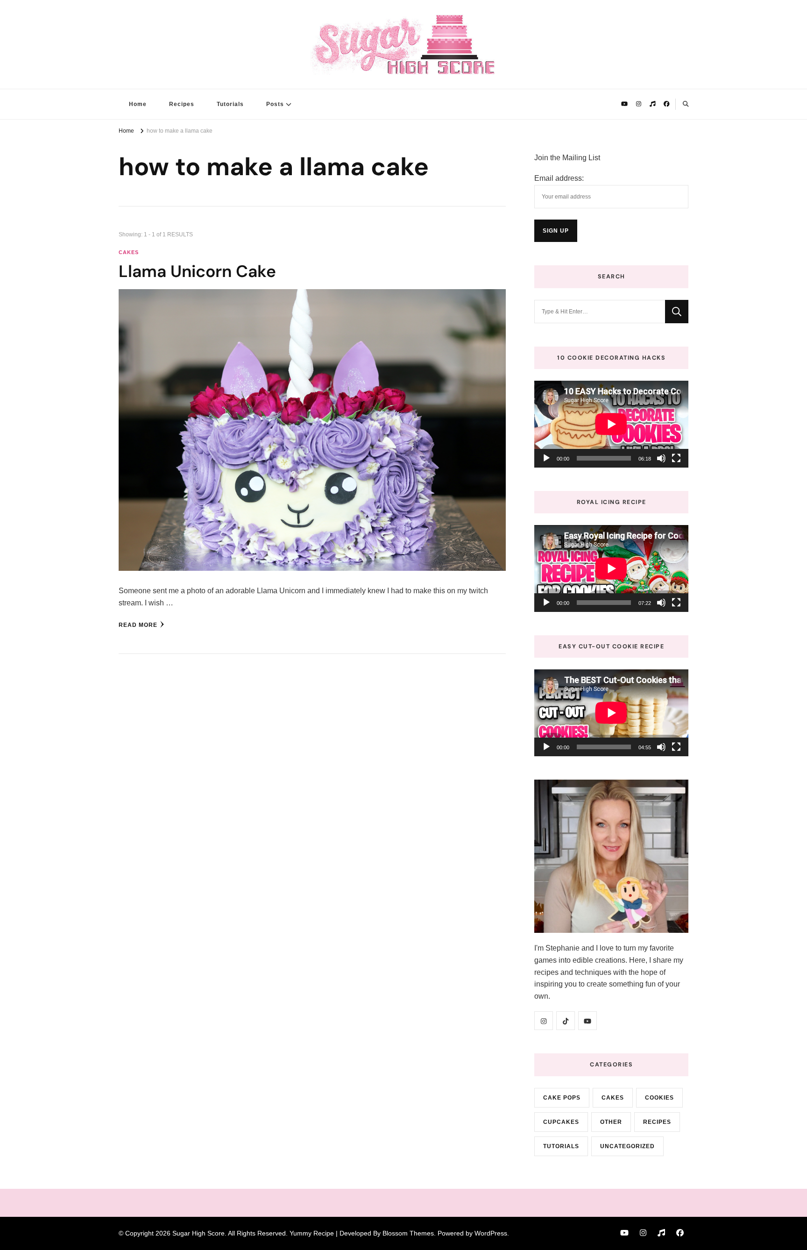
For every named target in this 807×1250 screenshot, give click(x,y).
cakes (129, 252)
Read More (138, 625)
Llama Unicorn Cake (197, 271)
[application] (611, 424)
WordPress (490, 1233)
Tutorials (230, 104)
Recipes (181, 104)
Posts (275, 104)
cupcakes (561, 1122)
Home (138, 104)
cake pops (561, 1097)
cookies (659, 1097)
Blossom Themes (408, 1233)
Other (611, 1122)
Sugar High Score (198, 1233)
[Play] (546, 458)
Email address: (559, 178)
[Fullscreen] (676, 458)
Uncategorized (627, 1146)
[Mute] (661, 458)
